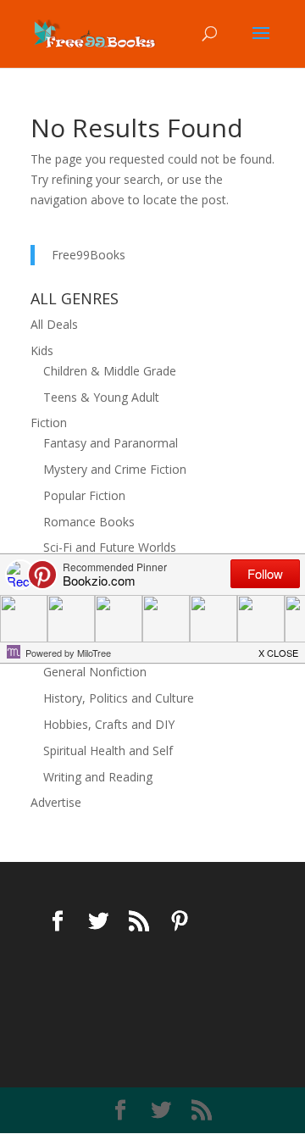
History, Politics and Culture (118, 698)
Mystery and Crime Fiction (114, 469)
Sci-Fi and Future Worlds (109, 547)
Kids (41, 350)
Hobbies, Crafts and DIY (109, 724)
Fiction (48, 422)
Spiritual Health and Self (108, 750)
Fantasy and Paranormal (110, 443)
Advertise (55, 802)
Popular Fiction (84, 495)
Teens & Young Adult (101, 397)
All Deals (54, 324)
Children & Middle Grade (109, 371)
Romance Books (89, 522)
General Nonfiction (95, 672)
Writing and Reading (97, 777)
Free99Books (88, 255)
